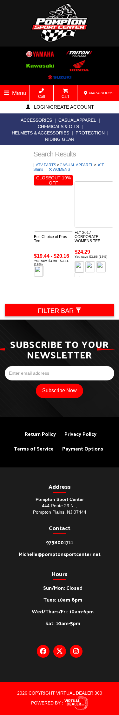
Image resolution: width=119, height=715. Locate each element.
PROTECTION (90, 132)
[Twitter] (59, 651)
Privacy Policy (80, 433)
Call (41, 96)
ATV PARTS (46, 165)
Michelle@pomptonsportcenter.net (60, 554)
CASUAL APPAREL (77, 120)
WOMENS (62, 169)
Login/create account (63, 107)
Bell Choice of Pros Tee (50, 239)
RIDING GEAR (59, 139)
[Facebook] (43, 651)
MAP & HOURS (100, 93)
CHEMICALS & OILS (58, 126)
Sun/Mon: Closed (63, 587)
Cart (65, 96)
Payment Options (82, 448)
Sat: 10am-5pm (62, 623)
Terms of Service (34, 448)
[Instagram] (76, 651)
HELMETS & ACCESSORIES (40, 132)
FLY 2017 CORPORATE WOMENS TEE (87, 236)
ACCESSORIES (36, 120)
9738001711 (59, 542)
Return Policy (40, 433)
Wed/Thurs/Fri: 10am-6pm (63, 611)
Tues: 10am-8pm (62, 599)
